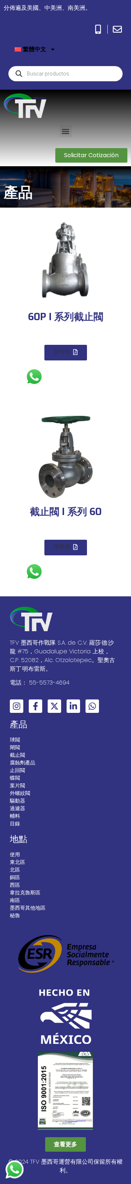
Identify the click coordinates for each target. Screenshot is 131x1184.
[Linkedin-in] (73, 706)
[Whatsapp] (92, 706)
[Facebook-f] (35, 706)
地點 (18, 839)
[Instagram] (16, 706)
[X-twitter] (54, 706)
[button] (66, 131)
